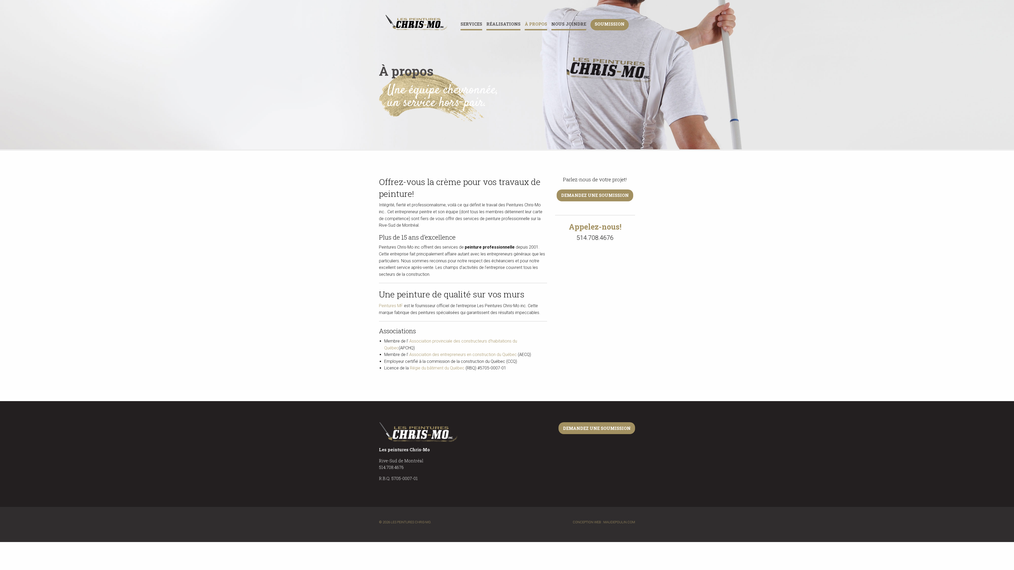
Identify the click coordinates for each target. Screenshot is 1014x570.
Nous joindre (568, 24)
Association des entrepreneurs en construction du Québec (463, 354)
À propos (536, 24)
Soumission (610, 24)
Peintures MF (391, 305)
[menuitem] (473, 24)
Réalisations (503, 24)
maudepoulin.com (619, 522)
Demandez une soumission (595, 195)
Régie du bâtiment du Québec (437, 367)
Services (471, 24)
